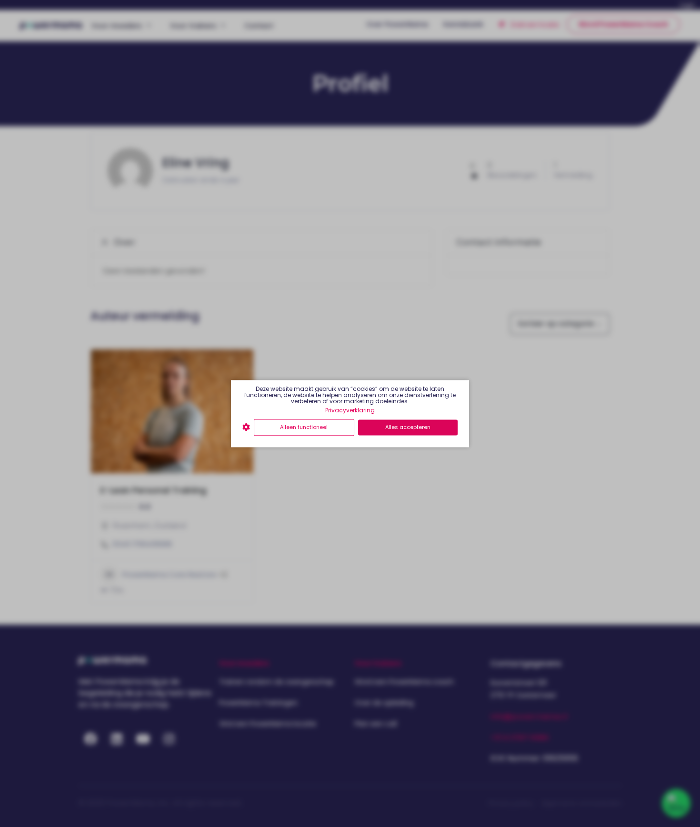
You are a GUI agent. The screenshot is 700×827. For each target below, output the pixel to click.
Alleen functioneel (304, 427)
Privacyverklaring (350, 410)
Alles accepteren (407, 427)
